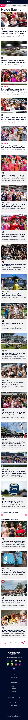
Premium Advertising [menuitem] (14, 679)
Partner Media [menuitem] (14, 677)
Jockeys (14, 5)
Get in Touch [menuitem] (14, 700)
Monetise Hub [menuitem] (14, 682)
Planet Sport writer (8, 261)
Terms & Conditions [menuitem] (14, 702)
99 (21, 642)
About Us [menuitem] (14, 688)
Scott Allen (6, 28)
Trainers (19, 5)
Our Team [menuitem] (14, 691)
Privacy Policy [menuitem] (14, 705)
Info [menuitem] (14, 686)
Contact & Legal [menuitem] (14, 697)
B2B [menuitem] (14, 674)
